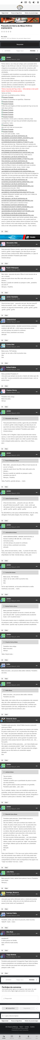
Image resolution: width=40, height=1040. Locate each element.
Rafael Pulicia (11, 367)
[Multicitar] (2, 231)
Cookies (32, 1026)
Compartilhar (11, 1008)
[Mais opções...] (37, 59)
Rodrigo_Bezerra (12, 892)
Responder (20, 44)
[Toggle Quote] (4, 418)
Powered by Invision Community (20, 1030)
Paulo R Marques (12, 268)
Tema (21, 1026)
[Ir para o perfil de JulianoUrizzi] (3, 321)
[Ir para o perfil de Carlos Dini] (3, 346)
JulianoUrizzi (11, 320)
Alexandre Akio (11, 243)
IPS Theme (8, 1026)
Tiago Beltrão (11, 955)
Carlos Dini (10, 344)
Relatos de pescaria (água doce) (21, 38)
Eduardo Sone (11, 719)
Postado (13, 59)
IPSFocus (15, 1026)
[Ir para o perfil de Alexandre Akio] (3, 244)
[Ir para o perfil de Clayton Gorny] (3, 391)
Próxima (32, 51)
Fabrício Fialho (11, 913)
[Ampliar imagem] (7, 97)
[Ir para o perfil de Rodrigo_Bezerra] (3, 893)
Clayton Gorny (11, 390)
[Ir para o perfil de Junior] (3, 58)
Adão (8, 664)
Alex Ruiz (9, 932)
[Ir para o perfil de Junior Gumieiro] (3, 298)
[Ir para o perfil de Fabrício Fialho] (3, 914)
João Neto (10, 872)
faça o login (14, 991)
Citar (6, 231)
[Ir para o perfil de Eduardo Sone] (3, 720)
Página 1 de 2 (20, 51)
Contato (27, 1026)
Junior (5, 36)
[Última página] (37, 50)
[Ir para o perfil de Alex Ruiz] (3, 933)
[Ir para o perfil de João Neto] (3, 873)
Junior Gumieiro (12, 297)
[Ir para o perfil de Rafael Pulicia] (3, 368)
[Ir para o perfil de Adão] (3, 665)
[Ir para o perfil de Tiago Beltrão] (3, 956)
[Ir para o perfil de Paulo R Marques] (3, 269)
